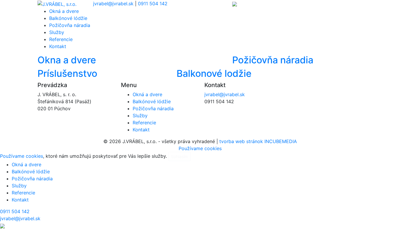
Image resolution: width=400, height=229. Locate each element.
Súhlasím (179, 156)
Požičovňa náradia (69, 25)
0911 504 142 (152, 3)
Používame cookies (200, 148)
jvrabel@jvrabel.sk (113, 3)
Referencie (61, 39)
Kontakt (57, 46)
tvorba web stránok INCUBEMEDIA (258, 141)
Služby (56, 32)
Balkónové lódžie (68, 18)
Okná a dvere (64, 11)
